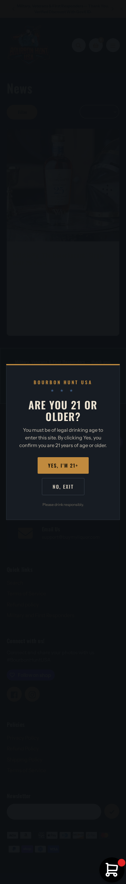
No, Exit (63, 486)
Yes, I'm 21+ (63, 465)
